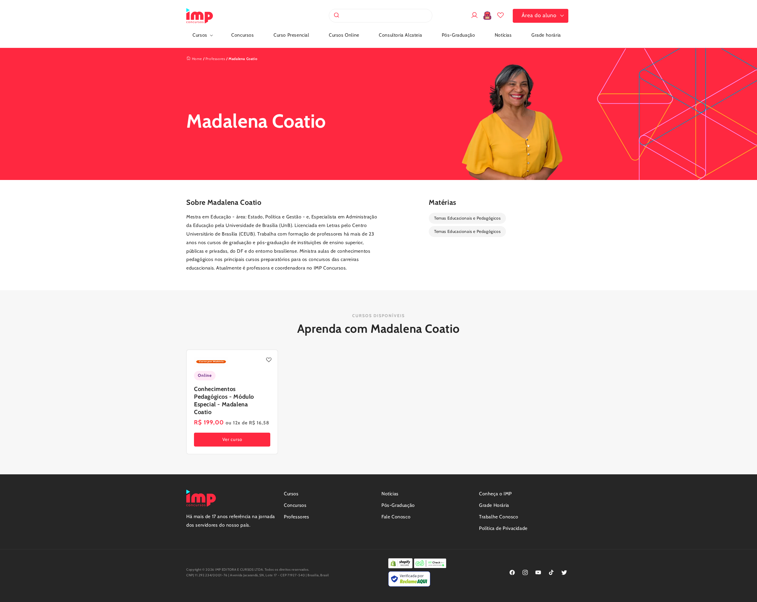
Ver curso (232, 439)
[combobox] (380, 15)
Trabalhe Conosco (498, 517)
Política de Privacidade (503, 528)
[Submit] (336, 15)
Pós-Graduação (398, 505)
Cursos (291, 493)
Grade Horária (494, 505)
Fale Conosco (395, 517)
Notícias (390, 493)
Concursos (295, 505)
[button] (202, 35)
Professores (215, 58)
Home (196, 58)
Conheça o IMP (495, 493)
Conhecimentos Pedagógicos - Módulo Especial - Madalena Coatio (224, 400)
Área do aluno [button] (539, 15)
